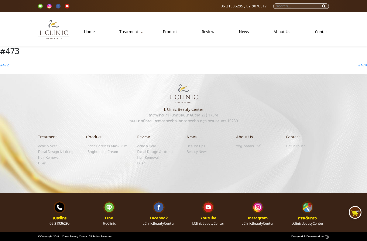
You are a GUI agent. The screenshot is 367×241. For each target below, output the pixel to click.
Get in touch (296, 146)
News (244, 32)
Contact (322, 32)
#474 (362, 65)
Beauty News (197, 151)
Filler (42, 163)
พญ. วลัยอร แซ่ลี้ (248, 146)
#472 (4, 65)
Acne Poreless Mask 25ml (108, 146)
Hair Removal (48, 157)
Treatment (128, 32)
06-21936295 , (232, 6)
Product (170, 32)
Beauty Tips (196, 146)
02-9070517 (256, 6)
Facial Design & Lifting (55, 151)
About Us (282, 32)
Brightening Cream (103, 151)
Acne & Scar (47, 146)
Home (89, 32)
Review (208, 32)
